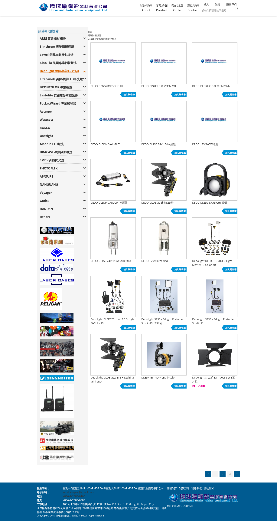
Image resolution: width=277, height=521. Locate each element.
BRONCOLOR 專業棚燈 (56, 87)
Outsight (46, 136)
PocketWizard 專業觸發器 (58, 103)
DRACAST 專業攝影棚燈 (56, 152)
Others (45, 217)
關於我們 (172, 488)
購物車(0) (231, 4)
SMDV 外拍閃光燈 (52, 160)
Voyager (46, 193)
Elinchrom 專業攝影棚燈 (57, 47)
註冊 (217, 4)
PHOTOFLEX (49, 168)
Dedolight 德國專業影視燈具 (59, 71)
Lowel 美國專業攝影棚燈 (56, 55)
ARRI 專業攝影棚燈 (53, 38)
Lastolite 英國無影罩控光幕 (59, 95)
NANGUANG (49, 184)
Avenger (46, 111)
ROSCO (45, 128)
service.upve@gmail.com (78, 492)
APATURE (46, 176)
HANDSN (46, 209)
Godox (44, 201)
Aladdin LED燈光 (52, 144)
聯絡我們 (196, 488)
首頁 (90, 32)
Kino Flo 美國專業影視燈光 (58, 63)
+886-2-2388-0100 (74, 496)
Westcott (46, 120)
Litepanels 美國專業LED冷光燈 (61, 79)
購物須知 (209, 488)
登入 (206, 4)
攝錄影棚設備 (94, 35)
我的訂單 (184, 488)
